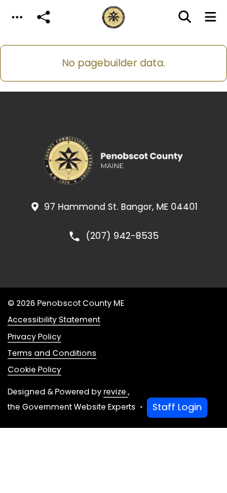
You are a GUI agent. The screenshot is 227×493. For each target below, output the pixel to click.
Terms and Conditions (52, 353)
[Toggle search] (185, 17)
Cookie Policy (34, 369)
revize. (115, 391)
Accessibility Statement (54, 319)
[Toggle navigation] (17, 17)
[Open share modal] (43, 17)
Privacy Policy (34, 336)
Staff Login (177, 407)
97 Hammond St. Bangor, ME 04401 (120, 206)
